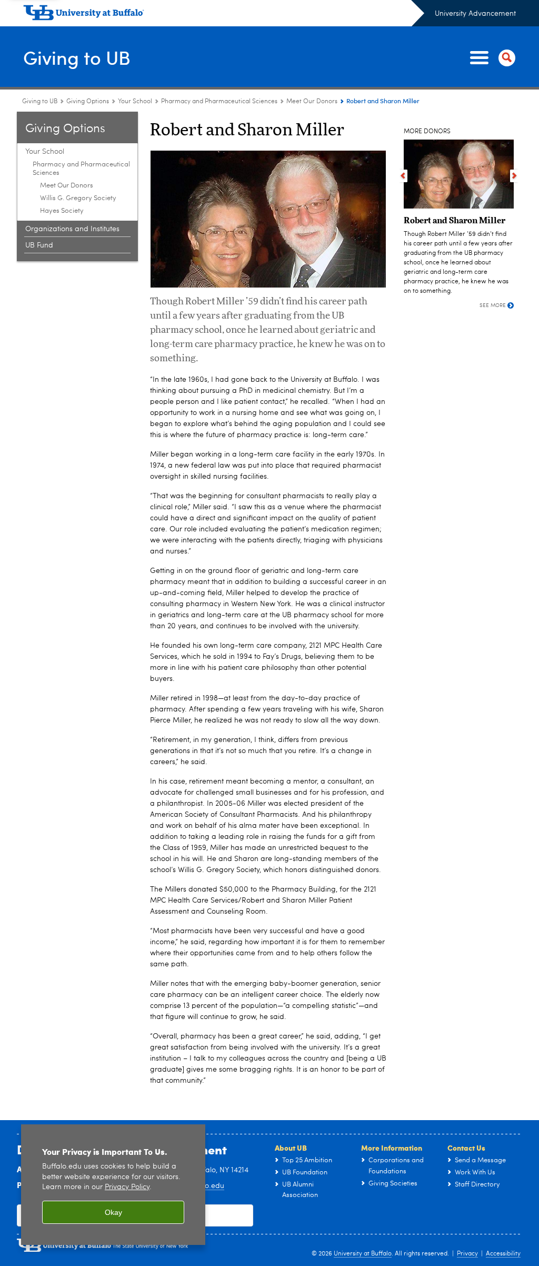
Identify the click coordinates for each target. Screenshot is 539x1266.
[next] (514, 176)
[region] (113, 1184)
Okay (113, 1212)
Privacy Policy (127, 1187)
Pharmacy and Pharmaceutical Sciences (219, 101)
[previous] (402, 176)
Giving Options (87, 101)
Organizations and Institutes (72, 229)
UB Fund (39, 245)
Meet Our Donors (311, 101)
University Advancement (475, 13)
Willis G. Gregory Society (78, 198)
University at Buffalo (363, 1254)
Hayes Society (62, 210)
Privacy (467, 1254)
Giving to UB (77, 57)
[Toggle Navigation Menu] (490, 58)
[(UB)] (223, 14)
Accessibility (503, 1254)
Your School (135, 101)
